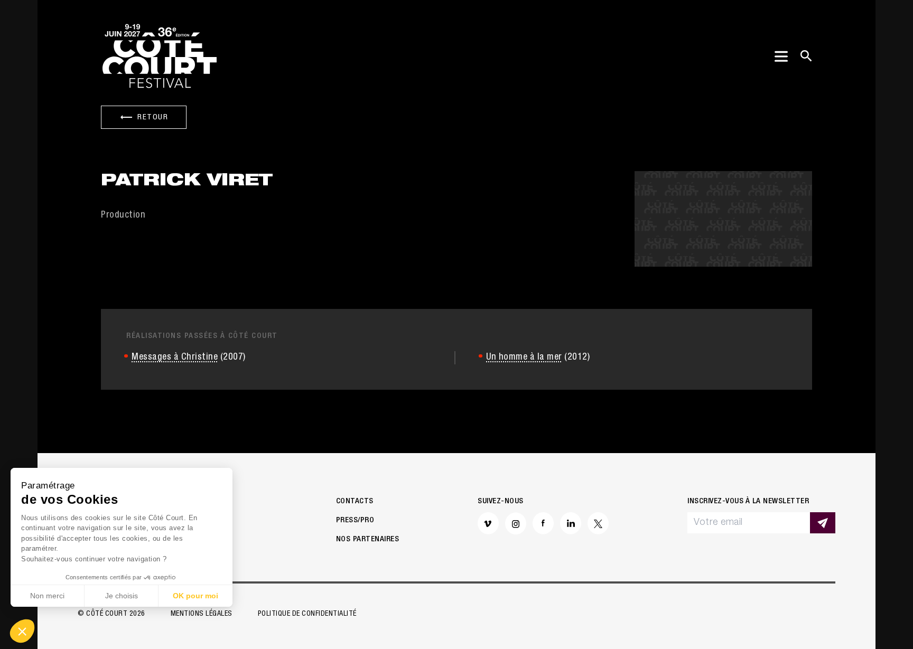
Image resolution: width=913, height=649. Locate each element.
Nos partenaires (367, 539)
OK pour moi (195, 595)
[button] (22, 631)
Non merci (47, 595)
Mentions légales (201, 614)
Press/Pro (355, 520)
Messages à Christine (175, 357)
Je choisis (121, 595)
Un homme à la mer (524, 357)
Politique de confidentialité (307, 614)
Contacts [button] (355, 501)
